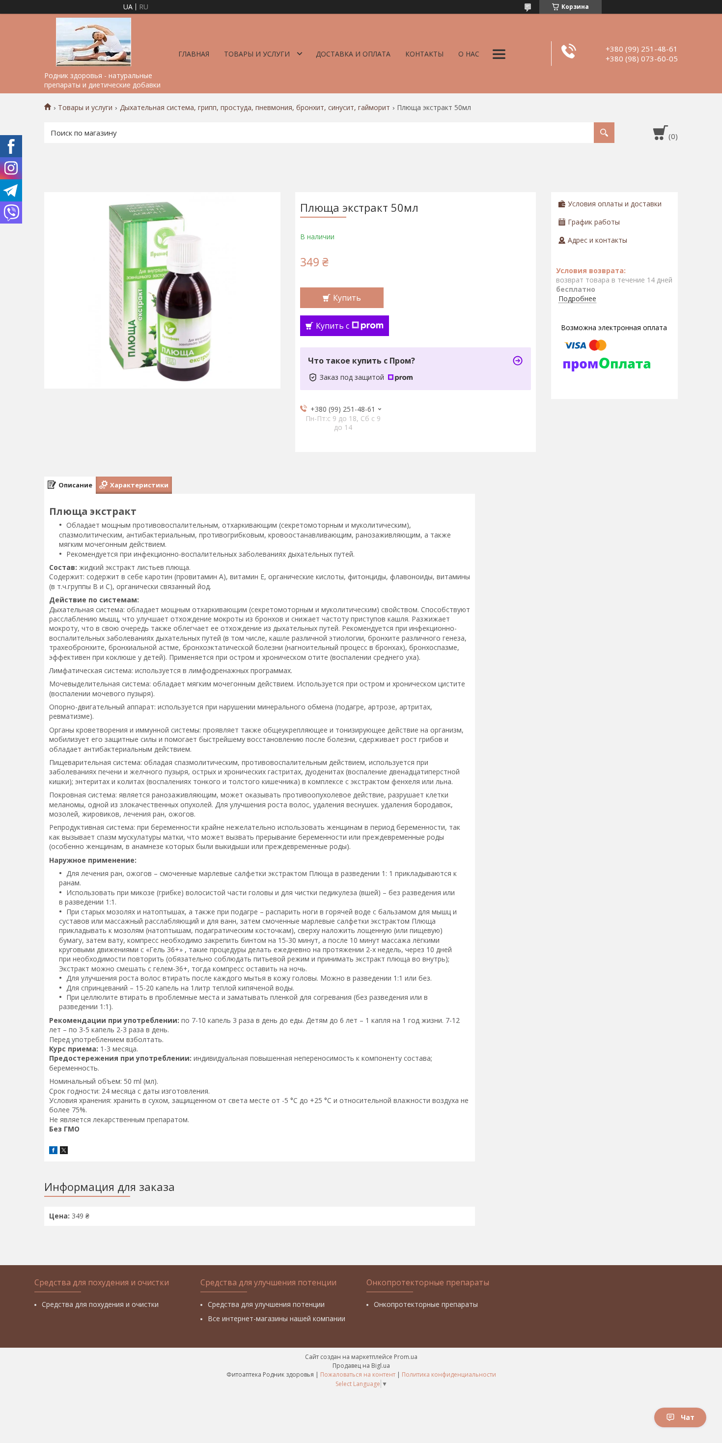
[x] (64, 1151)
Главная (193, 53)
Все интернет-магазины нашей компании (276, 1318)
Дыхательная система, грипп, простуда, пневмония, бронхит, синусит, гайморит (255, 107)
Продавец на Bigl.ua (361, 1365)
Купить (347, 297)
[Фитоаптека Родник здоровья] (93, 40)
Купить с (332, 325)
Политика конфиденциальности (449, 1374)
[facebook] (53, 1151)
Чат (687, 1417)
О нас (468, 53)
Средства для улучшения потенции (266, 1304)
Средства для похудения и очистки (100, 1304)
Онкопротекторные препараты (426, 1304)
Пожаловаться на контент (357, 1374)
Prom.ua (405, 1357)
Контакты (424, 53)
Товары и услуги (257, 53)
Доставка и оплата (353, 53)
